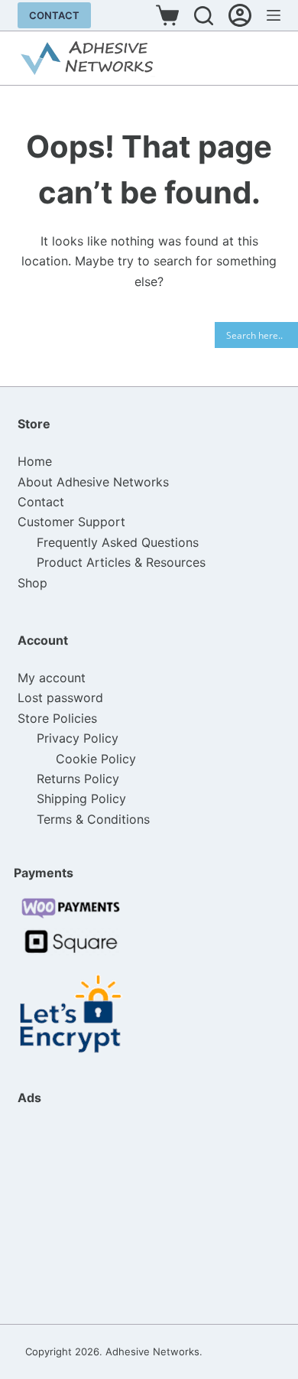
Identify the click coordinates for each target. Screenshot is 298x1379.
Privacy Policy (77, 738)
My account (52, 677)
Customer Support (71, 521)
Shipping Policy (81, 798)
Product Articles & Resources (121, 562)
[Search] (203, 15)
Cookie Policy (96, 758)
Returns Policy (78, 778)
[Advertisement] (94, 1213)
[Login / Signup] (239, 15)
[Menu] (273, 15)
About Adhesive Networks (93, 481)
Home (35, 461)
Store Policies (57, 718)
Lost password (60, 697)
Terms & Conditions (93, 819)
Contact (54, 15)
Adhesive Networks (152, 1351)
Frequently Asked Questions (118, 542)
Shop (32, 582)
